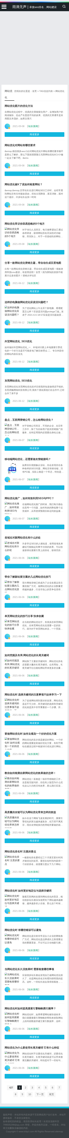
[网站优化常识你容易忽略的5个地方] (13, 233)
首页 (34, 91)
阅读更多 (34, 134)
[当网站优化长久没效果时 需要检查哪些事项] (13, 979)
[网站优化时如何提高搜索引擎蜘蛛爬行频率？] (13, 1018)
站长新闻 (33, 126)
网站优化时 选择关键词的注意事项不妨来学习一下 (33, 694)
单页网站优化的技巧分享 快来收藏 (24, 616)
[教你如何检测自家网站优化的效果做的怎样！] (13, 783)
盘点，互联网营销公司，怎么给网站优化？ (29, 419)
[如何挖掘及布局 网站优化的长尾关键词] (13, 665)
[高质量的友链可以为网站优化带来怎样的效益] (13, 822)
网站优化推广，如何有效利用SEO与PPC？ (29, 498)
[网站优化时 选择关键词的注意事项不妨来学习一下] (13, 704)
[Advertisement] (34, 36)
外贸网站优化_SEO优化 (18, 341)
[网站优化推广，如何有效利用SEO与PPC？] (13, 508)
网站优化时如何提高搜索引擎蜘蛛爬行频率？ (30, 1008)
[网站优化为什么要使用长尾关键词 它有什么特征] (13, 1057)
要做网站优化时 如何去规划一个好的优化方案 (31, 733)
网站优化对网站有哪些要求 (20, 145)
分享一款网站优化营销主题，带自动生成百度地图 (33, 262)
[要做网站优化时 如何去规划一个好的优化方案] (13, 743)
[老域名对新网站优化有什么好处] (13, 547)
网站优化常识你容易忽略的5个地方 (25, 223)
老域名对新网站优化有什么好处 (23, 537)
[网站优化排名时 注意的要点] (13, 861)
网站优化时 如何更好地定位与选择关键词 (28, 890)
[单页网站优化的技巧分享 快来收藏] (13, 626)
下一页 (40, 1094)
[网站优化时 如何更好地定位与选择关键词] (13, 900)
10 (29, 1094)
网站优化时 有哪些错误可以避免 (23, 930)
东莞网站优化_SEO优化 (18, 380)
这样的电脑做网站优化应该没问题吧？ (26, 302)
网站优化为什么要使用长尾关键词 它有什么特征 (32, 1047)
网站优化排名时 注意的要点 (20, 851)
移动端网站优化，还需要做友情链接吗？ (28, 459)
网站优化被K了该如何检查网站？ (24, 184)
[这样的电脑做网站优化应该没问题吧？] (13, 312)
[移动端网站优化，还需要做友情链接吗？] (13, 469)
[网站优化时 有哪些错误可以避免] (13, 940)
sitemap (59, 1131)
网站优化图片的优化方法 (19, 106)
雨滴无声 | (34, 7)
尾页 (51, 1094)
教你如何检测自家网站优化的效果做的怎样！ (30, 773)
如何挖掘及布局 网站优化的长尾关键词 (27, 655)
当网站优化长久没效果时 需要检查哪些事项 (29, 969)
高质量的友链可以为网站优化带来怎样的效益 (30, 812)
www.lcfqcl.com (26, 1131)
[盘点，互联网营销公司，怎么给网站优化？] (13, 429)
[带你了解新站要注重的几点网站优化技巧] (13, 586)
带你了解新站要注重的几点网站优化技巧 (28, 576)
